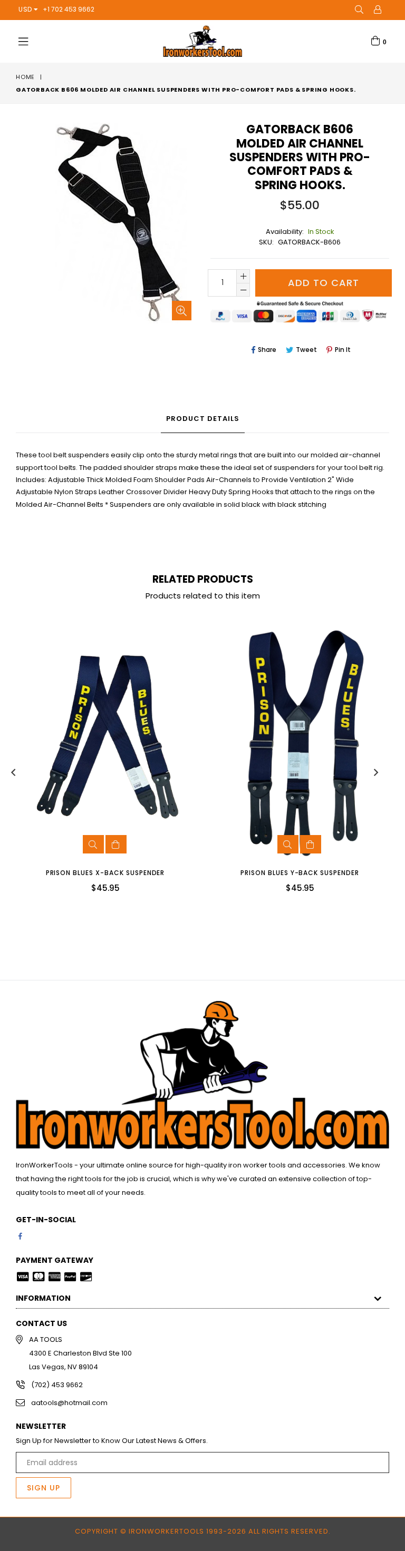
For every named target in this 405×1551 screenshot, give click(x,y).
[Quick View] (93, 844)
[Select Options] (116, 844)
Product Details (202, 419)
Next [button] (376, 772)
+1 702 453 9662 (68, 9)
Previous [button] (13, 772)
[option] (97, 765)
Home (25, 77)
